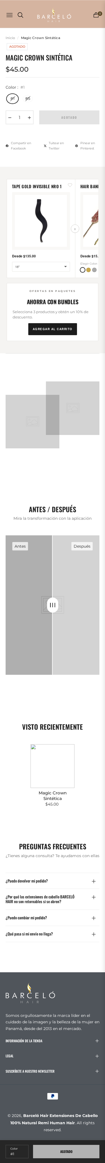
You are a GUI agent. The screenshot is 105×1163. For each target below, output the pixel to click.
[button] (82, 270)
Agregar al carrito (53, 329)
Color (14, 1148)
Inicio (10, 38)
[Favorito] (70, 185)
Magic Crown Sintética (53, 795)
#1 (12, 98)
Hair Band (90, 186)
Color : (15, 87)
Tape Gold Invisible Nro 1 (37, 186)
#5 (27, 98)
